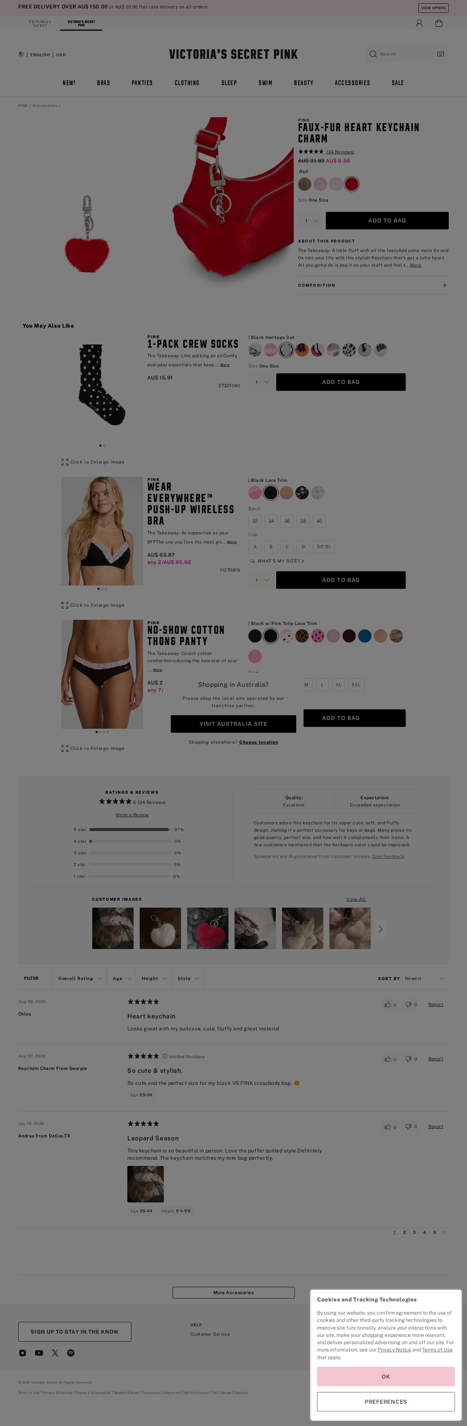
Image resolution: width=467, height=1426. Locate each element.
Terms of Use (437, 1350)
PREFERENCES (386, 1402)
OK (386, 1376)
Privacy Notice (394, 1350)
